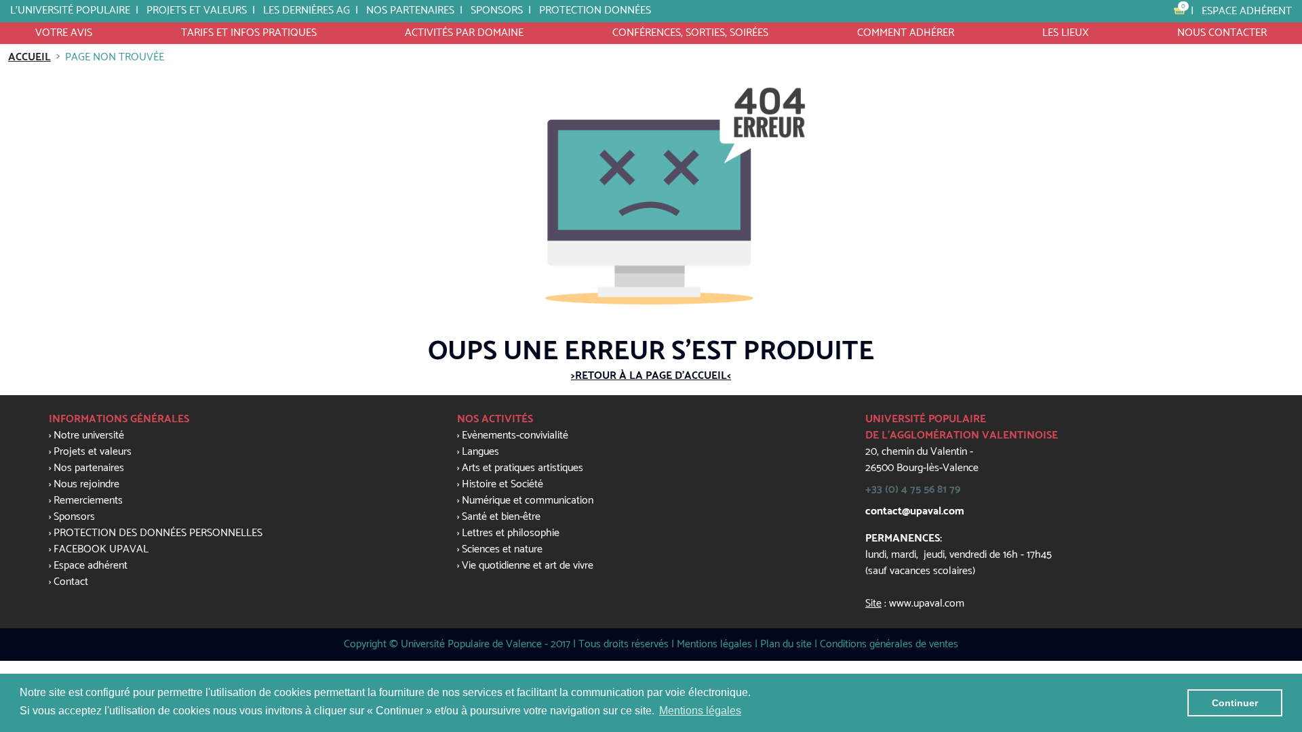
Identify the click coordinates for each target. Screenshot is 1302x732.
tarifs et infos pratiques (249, 33)
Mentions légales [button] (700, 710)
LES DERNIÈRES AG (306, 10)
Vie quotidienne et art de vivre (527, 565)
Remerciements (88, 500)
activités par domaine (464, 33)
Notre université (89, 435)
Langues (480, 452)
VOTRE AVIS (63, 33)
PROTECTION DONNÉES (595, 10)
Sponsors (74, 517)
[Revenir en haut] (1264, 512)
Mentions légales (714, 644)
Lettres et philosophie (510, 533)
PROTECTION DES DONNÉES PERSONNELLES (158, 533)
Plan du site (786, 644)
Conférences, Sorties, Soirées (690, 33)
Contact (71, 582)
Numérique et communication (527, 500)
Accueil (29, 57)
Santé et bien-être (501, 517)
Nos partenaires (410, 10)
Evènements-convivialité (515, 435)
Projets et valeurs (196, 10)
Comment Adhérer (905, 33)
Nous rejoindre (86, 484)
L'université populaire (70, 10)
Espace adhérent (1247, 11)
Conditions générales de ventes (889, 644)
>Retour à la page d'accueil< (651, 376)
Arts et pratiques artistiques (522, 468)
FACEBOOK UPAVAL (101, 549)
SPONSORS (497, 10)
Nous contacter (1222, 33)
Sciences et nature (502, 549)
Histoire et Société (502, 484)
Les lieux (1065, 33)
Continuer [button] (1235, 702)
